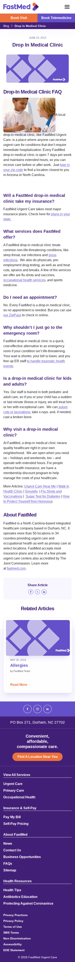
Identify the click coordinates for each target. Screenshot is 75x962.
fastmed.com (16, 568)
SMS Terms (11, 932)
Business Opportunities (22, 857)
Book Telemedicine (56, 18)
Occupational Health (19, 797)
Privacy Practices (15, 915)
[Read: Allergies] (38, 638)
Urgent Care (12, 784)
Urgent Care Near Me (40, 486)
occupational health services (24, 280)
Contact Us (12, 850)
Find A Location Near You (38, 756)
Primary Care (13, 790)
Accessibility (12, 944)
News (7, 843)
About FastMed (15, 834)
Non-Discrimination (17, 938)
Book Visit (19, 18)
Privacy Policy (13, 920)
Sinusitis (31, 491)
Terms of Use (12, 926)
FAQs (7, 863)
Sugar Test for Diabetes (43, 496)
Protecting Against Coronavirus (28, 903)
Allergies (19, 665)
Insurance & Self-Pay (19, 808)
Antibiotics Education (20, 897)
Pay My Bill (12, 817)
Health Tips (12, 890)
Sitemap (9, 870)
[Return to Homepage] (21, 7)
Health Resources (17, 881)
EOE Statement (14, 950)
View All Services (16, 775)
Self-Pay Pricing (16, 823)
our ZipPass (12, 315)
